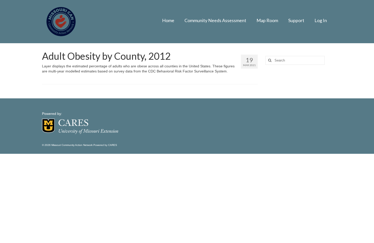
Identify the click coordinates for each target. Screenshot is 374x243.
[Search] (269, 60)
